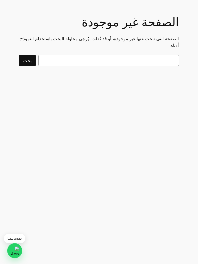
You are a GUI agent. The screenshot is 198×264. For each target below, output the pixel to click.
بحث (27, 60)
